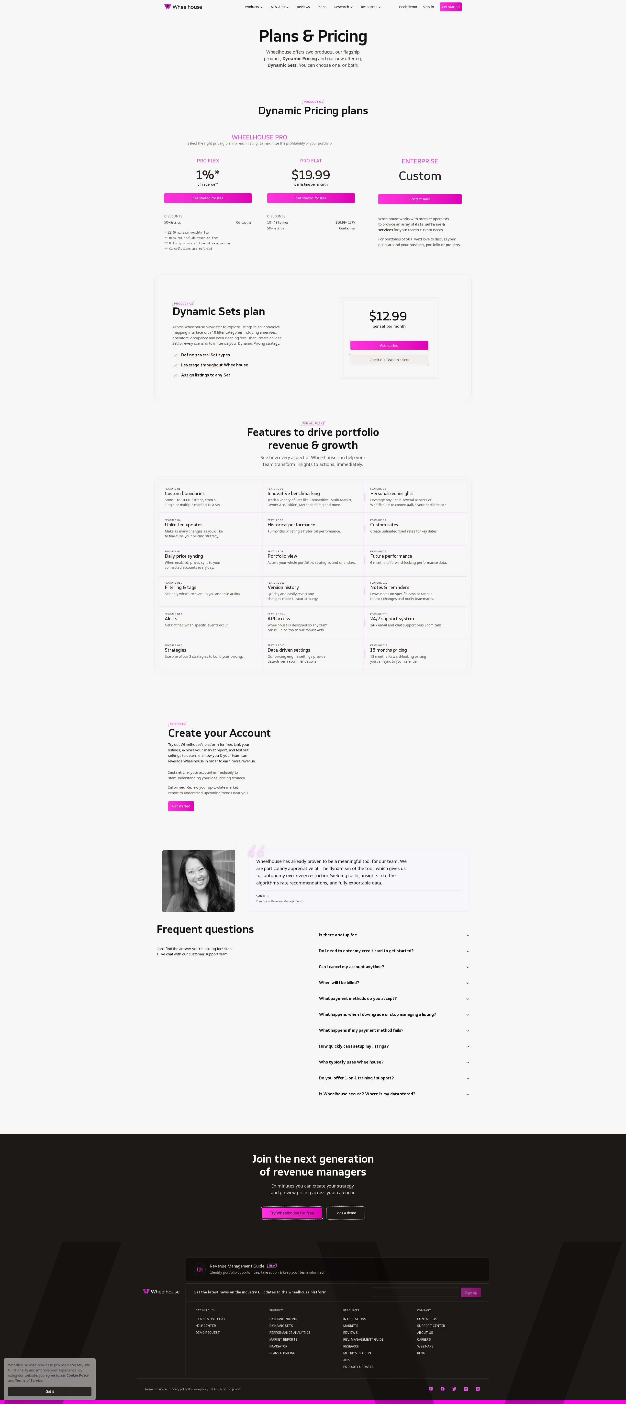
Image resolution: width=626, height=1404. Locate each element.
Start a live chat (210, 1319)
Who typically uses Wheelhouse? (351, 1062)
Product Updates (358, 1367)
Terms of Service (28, 1380)
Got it (49, 1391)
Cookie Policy (78, 1375)
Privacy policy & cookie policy (189, 1389)
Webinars (425, 1346)
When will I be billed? (339, 983)
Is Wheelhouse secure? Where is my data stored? (367, 1094)
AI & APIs (278, 6)
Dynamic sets (281, 1326)
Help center (206, 1326)
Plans (322, 6)
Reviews (303, 6)
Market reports (283, 1339)
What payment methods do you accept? (358, 999)
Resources (369, 6)
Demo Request (208, 1333)
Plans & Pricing (282, 1353)
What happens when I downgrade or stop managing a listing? (377, 1015)
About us (425, 1333)
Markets (350, 1326)
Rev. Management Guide (363, 1339)
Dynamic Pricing (283, 1319)
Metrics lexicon (357, 1353)
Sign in (428, 6)
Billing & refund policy (225, 1389)
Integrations (354, 1319)
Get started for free (208, 198)
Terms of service (156, 1389)
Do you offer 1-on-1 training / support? (356, 1078)
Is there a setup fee (338, 935)
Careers (424, 1339)
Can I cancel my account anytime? (351, 967)
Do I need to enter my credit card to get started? (366, 951)
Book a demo (345, 1213)
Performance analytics (289, 1333)
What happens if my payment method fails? (361, 1031)
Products (252, 6)
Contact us (427, 1319)
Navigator (278, 1346)
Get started (451, 6)
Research (341, 6)
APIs (346, 1360)
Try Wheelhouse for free (292, 1213)
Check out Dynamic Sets (389, 359)
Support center (431, 1326)
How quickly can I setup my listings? (354, 1047)
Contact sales (420, 199)
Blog (421, 1353)
